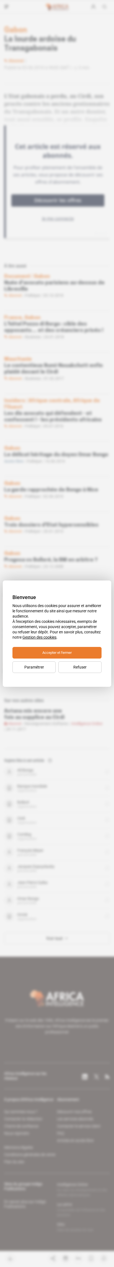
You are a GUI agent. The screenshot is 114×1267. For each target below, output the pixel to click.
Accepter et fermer (57, 653)
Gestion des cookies (39, 637)
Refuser (80, 667)
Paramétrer (34, 667)
